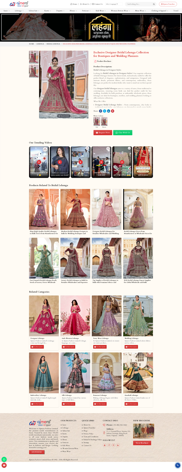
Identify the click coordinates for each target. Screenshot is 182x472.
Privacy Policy (88, 434)
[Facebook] (109, 445)
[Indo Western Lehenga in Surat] (75, 315)
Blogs (86, 431)
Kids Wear (100, 11)
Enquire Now (104, 132)
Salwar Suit (33, 11)
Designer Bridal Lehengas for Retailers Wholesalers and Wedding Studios (106, 232)
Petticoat (85, 11)
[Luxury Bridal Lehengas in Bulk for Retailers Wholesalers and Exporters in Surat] (75, 258)
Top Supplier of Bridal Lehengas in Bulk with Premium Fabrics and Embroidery (105, 281)
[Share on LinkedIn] (108, 111)
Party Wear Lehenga (100, 338)
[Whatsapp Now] (4, 459)
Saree (6, 11)
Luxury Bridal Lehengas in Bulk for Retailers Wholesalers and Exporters (74, 281)
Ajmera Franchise (169, 4)
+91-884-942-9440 (120, 425)
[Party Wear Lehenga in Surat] (107, 315)
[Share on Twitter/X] (104, 111)
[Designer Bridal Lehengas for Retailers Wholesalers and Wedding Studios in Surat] (107, 209)
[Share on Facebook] (100, 111)
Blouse (72, 11)
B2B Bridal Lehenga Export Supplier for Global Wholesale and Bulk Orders (137, 281)
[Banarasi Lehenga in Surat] (107, 372)
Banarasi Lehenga (100, 395)
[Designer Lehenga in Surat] (44, 315)
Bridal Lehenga (53, 44)
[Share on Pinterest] (112, 111)
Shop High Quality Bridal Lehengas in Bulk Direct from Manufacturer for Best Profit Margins (44, 232)
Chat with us (124, 132)
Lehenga (18, 11)
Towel (175, 11)
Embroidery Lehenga (38, 395)
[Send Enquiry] (4, 465)
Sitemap (86, 443)
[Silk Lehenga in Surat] (75, 372)
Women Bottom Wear (119, 11)
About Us (85, 4)
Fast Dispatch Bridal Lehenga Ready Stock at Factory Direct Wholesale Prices (43, 281)
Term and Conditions (91, 437)
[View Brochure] (143, 431)
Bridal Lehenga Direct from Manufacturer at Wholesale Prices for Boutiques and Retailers (138, 232)
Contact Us (98, 4)
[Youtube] (104, 445)
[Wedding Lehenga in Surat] (138, 315)
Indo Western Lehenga (70, 338)
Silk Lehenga (67, 395)
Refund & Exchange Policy (93, 440)
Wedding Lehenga (131, 338)
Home (75, 4)
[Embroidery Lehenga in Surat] (44, 372)
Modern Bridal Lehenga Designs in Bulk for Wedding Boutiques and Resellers (74, 232)
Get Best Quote (38, 347)
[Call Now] (177, 465)
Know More (37, 452)
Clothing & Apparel (159, 11)
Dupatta (59, 11)
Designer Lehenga (37, 338)
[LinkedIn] (118, 445)
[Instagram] (113, 445)
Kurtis (47, 11)
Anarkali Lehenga (131, 395)
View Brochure (142, 443)
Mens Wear (139, 11)
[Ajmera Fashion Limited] (19, 4)
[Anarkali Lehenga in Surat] (138, 372)
